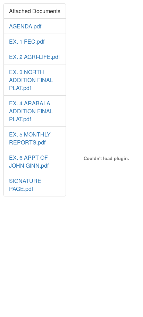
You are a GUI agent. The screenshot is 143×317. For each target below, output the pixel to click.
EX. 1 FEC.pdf (26, 41)
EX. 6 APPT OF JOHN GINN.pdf (29, 161)
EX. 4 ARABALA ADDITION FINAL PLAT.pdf (31, 111)
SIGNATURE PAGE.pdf (25, 185)
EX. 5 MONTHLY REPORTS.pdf (30, 138)
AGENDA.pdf (25, 26)
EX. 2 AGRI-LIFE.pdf (34, 57)
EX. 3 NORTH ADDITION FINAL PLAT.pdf (31, 80)
